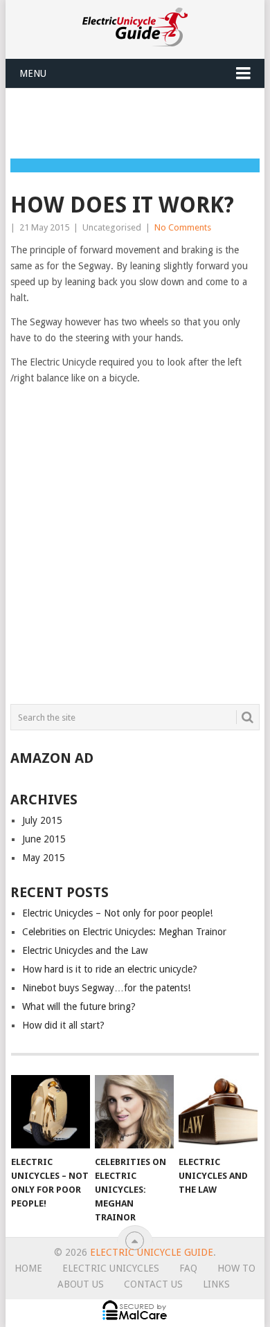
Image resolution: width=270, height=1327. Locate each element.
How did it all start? (63, 1025)
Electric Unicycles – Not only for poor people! (117, 913)
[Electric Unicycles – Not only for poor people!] (50, 1111)
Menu (32, 73)
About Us (80, 1284)
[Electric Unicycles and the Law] (218, 1111)
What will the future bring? (79, 1006)
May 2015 (43, 857)
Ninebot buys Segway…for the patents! (106, 987)
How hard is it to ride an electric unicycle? (109, 969)
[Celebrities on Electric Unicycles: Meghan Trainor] (134, 1111)
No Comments (182, 227)
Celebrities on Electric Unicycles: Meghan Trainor (124, 931)
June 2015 (44, 839)
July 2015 (42, 820)
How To (236, 1268)
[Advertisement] (139, 122)
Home (28, 1268)
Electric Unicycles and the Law (84, 950)
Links (216, 1284)
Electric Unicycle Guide (151, 1252)
